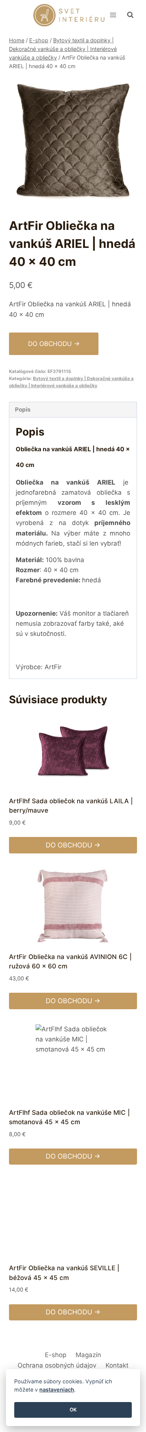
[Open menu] (113, 15)
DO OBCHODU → (54, 344)
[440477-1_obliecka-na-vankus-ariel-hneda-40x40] (73, 140)
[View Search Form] (130, 15)
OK (73, 1410)
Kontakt (117, 1365)
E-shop (55, 1355)
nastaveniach (56, 1389)
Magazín (88, 1355)
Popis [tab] (23, 409)
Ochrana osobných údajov (57, 1365)
